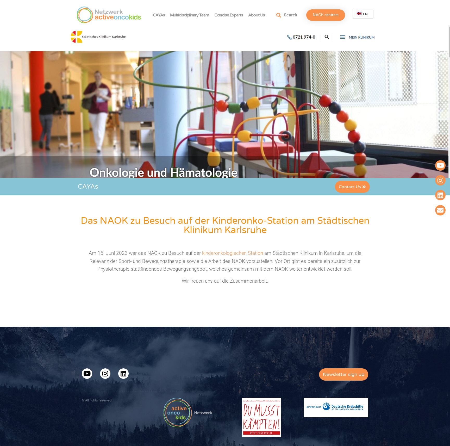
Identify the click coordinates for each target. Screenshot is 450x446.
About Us (256, 15)
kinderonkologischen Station (232, 253)
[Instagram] (440, 180)
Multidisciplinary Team (189, 15)
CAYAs (159, 15)
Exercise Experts (228, 15)
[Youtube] (440, 165)
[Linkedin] (440, 195)
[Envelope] (440, 210)
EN (365, 14)
